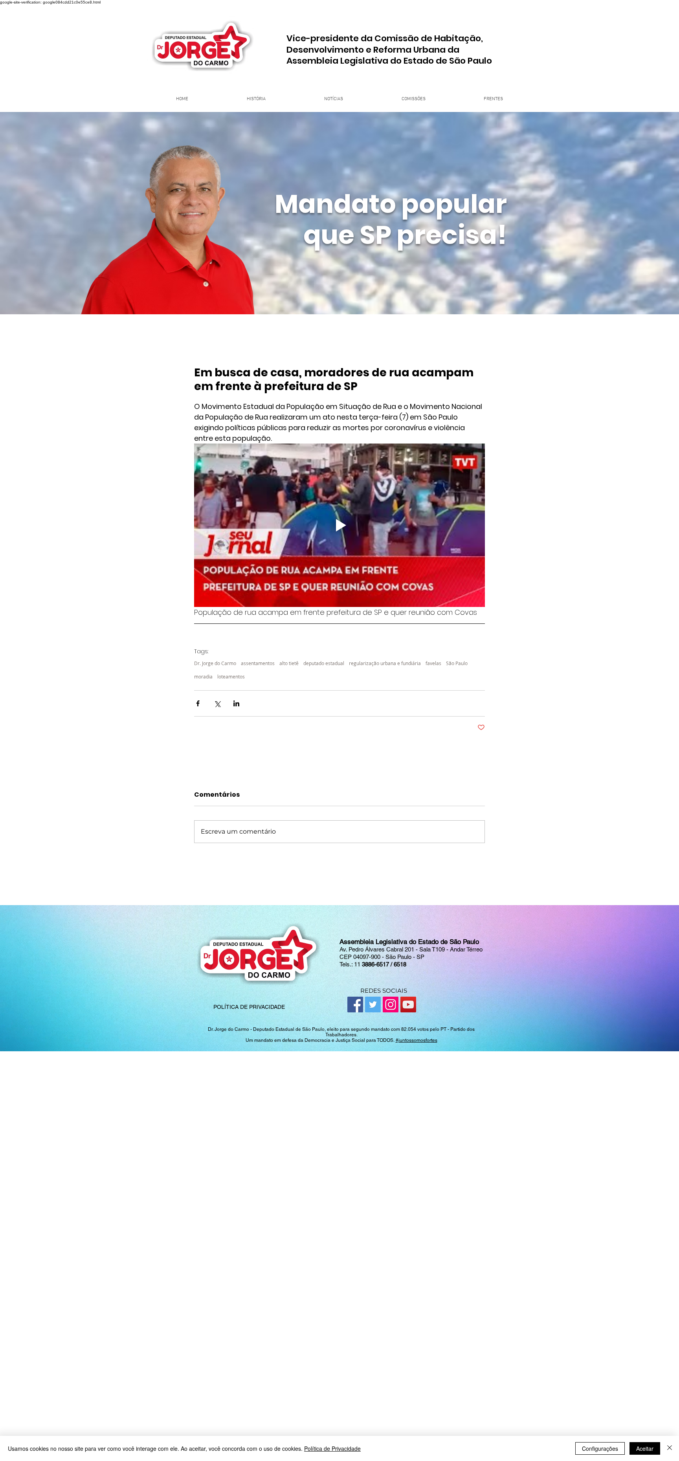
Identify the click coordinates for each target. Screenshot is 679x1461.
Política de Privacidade (332, 1448)
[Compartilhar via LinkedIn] (236, 703)
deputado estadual (323, 663)
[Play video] (339, 525)
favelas (433, 663)
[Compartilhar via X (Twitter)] (217, 703)
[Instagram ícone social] (390, 1004)
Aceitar (644, 1448)
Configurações (600, 1448)
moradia (203, 677)
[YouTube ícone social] (408, 1004)
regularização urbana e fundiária (385, 663)
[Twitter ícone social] (373, 1004)
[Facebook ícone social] (355, 1004)
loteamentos (231, 677)
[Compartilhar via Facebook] (198, 703)
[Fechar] (669, 1448)
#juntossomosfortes (416, 1040)
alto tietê (289, 663)
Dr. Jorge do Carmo (215, 663)
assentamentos (258, 663)
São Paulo (457, 663)
